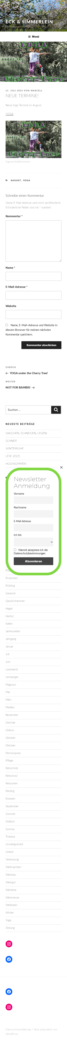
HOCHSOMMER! (16, 463)
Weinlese (11, 890)
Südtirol (10, 821)
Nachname (20, 507)
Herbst (10, 616)
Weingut (11, 882)
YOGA (9, 114)
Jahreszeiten (13, 631)
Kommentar (14, 216)
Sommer (10, 814)
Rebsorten (12, 783)
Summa (10, 829)
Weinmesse (12, 897)
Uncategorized (14, 844)
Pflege (9, 760)
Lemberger (12, 677)
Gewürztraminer (15, 601)
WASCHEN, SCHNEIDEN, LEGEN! (26, 433)
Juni (8, 661)
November (12, 715)
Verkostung (12, 859)
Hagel (9, 608)
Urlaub (9, 852)
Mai (8, 692)
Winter (10, 912)
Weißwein (11, 905)
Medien (10, 707)
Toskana (10, 836)
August (16, 180)
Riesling (10, 791)
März (9, 699)
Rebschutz (12, 775)
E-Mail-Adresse (16, 287)
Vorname (19, 493)
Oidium (10, 730)
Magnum (11, 684)
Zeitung (10, 928)
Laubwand (12, 669)
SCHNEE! (11, 441)
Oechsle (10, 722)
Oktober (10, 738)
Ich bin (18, 535)
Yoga (27, 180)
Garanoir (11, 593)
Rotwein (10, 798)
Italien (9, 623)
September (12, 806)
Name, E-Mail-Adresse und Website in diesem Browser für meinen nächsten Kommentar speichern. (31, 330)
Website (11, 306)
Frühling (10, 585)
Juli (7, 654)
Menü (35, 36)
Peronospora (13, 753)
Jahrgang (11, 639)
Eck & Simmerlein (29, 22)
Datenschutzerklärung (18, 1029)
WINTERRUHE (15, 448)
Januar (9, 646)
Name (10, 267)
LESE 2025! (13, 456)
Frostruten (12, 578)
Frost (8, 570)
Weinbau (11, 874)
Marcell (37, 91)
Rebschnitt (12, 768)
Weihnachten (13, 867)
